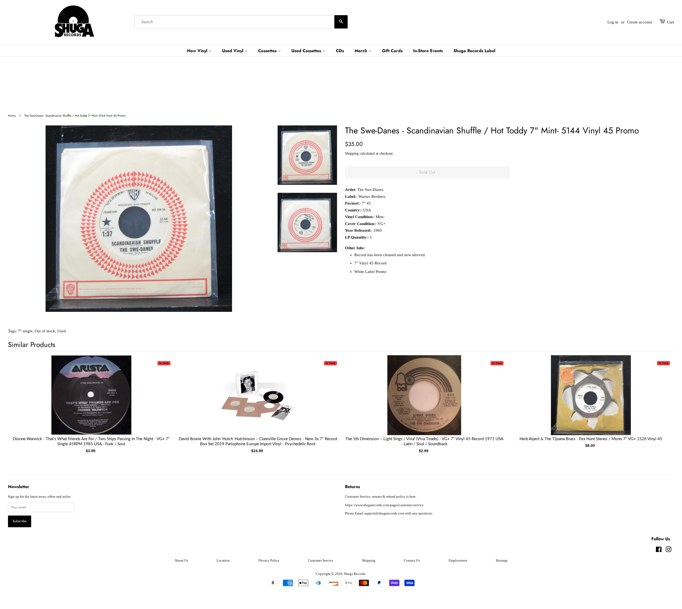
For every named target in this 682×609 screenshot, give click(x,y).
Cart (670, 22)
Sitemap (502, 560)
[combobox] (241, 22)
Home (12, 115)
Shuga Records (355, 574)
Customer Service (320, 560)
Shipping (352, 154)
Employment (458, 560)
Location (223, 560)
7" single (25, 331)
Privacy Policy (268, 560)
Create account (639, 22)
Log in (612, 22)
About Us (181, 560)
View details (91, 400)
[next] (661, 396)
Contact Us (412, 560)
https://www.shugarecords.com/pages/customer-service (384, 505)
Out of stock (45, 331)
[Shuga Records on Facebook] (659, 551)
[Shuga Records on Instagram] (668, 551)
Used (61, 331)
